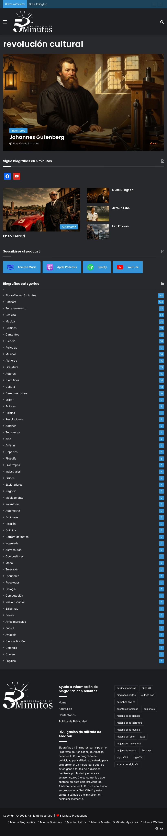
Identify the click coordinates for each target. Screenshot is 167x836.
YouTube (133, 267)
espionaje (149, 708)
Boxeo (9, 615)
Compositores (14, 556)
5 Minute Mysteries (125, 822)
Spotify (102, 267)
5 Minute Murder (99, 822)
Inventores (12, 504)
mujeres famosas (126, 750)
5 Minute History (75, 822)
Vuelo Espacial (14, 602)
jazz (142, 736)
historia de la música (128, 729)
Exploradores (13, 484)
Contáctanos (67, 715)
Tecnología (12, 432)
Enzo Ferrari (14, 236)
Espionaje (11, 517)
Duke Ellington (38, 4)
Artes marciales (15, 621)
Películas (11, 347)
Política (10, 412)
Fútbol (9, 628)
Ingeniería (11, 543)
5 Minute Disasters (50, 822)
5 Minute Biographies (21, 822)
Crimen (10, 654)
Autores (10, 373)
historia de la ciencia (128, 715)
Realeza (10, 315)
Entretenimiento (15, 308)
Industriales (13, 471)
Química (10, 530)
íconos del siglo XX (127, 764)
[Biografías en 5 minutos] (32, 21)
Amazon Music (27, 267)
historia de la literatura (129, 722)
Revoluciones (14, 419)
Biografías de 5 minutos (25, 143)
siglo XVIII (122, 757)
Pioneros (11, 360)
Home (62, 702)
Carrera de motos (17, 536)
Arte (8, 439)
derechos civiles (126, 701)
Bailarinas (11, 608)
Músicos (10, 354)
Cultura (10, 386)
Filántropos (12, 465)
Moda (9, 563)
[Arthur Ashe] (98, 213)
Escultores (12, 576)
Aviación (10, 634)
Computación (14, 595)
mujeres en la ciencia (129, 743)
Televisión (12, 569)
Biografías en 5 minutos (20, 295)
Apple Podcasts (67, 267)
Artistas (10, 445)
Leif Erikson (120, 226)
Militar (9, 399)
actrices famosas (126, 688)
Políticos (10, 328)
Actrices (10, 425)
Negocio (10, 491)
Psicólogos (12, 582)
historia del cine (126, 736)
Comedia (11, 647)
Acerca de (65, 708)
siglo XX (138, 757)
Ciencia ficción (15, 641)
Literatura (11, 367)
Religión (10, 523)
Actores (10, 406)
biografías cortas (126, 694)
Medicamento (14, 497)
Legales (10, 660)
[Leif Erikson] (98, 231)
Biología (10, 589)
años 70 (146, 688)
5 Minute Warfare (152, 822)
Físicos (9, 478)
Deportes (11, 452)
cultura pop (147, 694)
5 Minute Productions (73, 815)
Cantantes (12, 334)
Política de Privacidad (73, 721)
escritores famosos (127, 708)
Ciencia (10, 341)
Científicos (12, 380)
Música (10, 321)
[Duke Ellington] (98, 195)
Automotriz (12, 510)
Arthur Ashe (121, 208)
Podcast (10, 301)
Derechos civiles (16, 393)
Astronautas (13, 549)
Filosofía (10, 458)
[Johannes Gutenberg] (83, 102)
